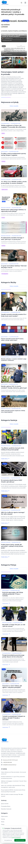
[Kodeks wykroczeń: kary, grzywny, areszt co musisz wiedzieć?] (14, 30)
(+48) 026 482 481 (7, 762)
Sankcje (3, 161)
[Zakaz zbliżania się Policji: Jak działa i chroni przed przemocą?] (14, 50)
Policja (3, 46)
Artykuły (4, 769)
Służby (3, 133)
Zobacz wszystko (14, 106)
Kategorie (4, 813)
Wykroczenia (6, 20)
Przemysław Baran (5, 123)
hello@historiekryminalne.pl (9, 764)
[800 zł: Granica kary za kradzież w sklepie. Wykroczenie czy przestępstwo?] (14, 62)
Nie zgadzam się (8, 840)
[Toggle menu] (25, 2)
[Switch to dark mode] (21, 2)
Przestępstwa (5, 58)
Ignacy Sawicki (4, 151)
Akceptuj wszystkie (20, 840)
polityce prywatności (16, 837)
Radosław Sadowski (5, 179)
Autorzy (3, 800)
